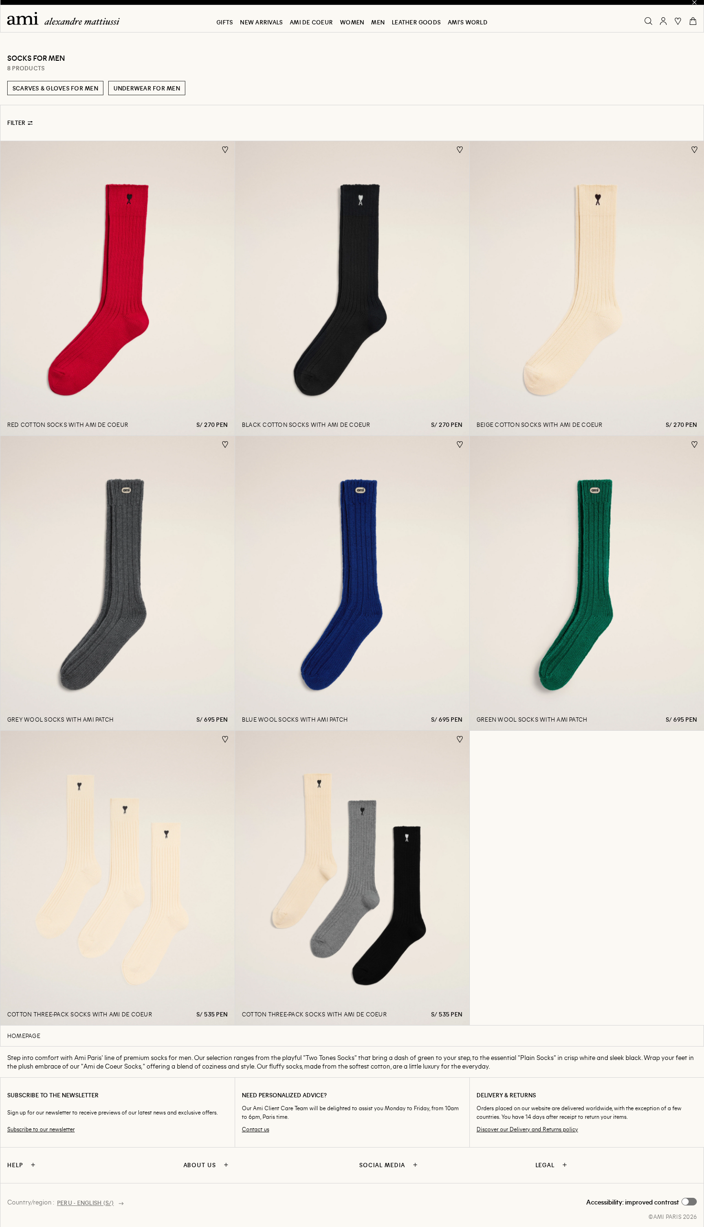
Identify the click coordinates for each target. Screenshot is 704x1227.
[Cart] (693, 21)
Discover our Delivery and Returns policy (527, 1129)
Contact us (255, 1129)
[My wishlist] (678, 21)
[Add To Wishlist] (225, 150)
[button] (641, 1202)
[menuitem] (224, 22)
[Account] (663, 21)
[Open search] (648, 21)
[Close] (694, 2)
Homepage (23, 1035)
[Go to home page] (67, 18)
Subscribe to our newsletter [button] (41, 1129)
